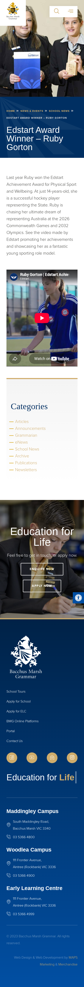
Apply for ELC (16, 711)
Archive (22, 456)
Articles (22, 421)
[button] (78, 597)
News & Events (31, 111)
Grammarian (26, 435)
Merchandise (68, 964)
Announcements (30, 428)
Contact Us (14, 740)
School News (59, 111)
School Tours (15, 691)
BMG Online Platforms (22, 721)
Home (10, 111)
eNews (21, 442)
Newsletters (26, 469)
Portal (10, 731)
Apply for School (18, 701)
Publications (26, 463)
